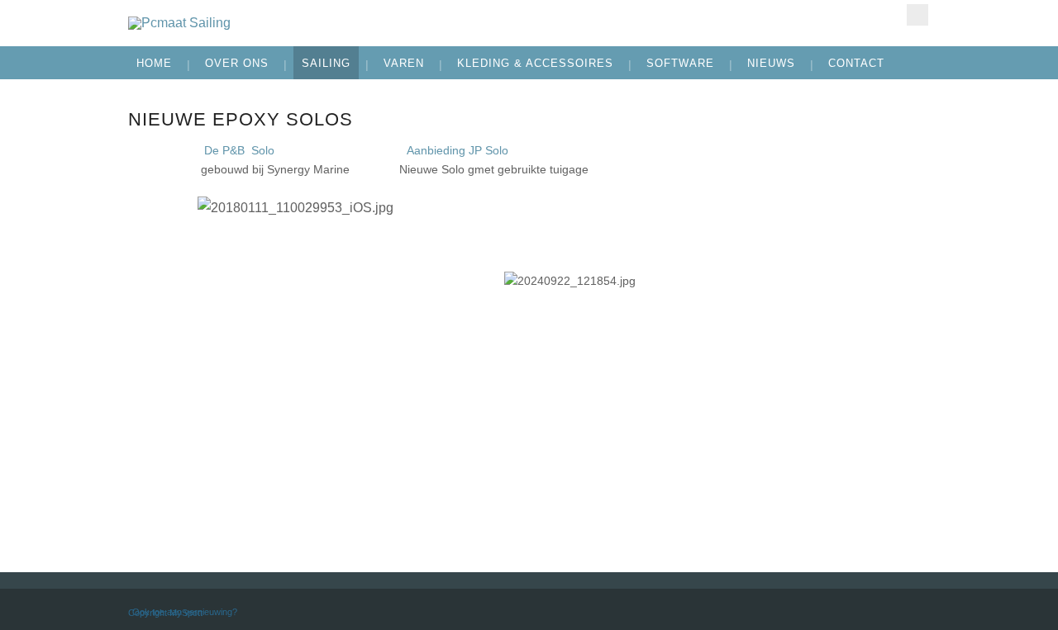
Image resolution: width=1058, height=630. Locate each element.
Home (154, 63)
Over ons (237, 63)
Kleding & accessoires (535, 63)
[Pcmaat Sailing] (394, 23)
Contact (856, 63)
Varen (404, 63)
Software (680, 63)
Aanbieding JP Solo (459, 150)
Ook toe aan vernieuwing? (184, 612)
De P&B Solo (239, 150)
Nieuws (771, 63)
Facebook (917, 15)
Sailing (326, 63)
